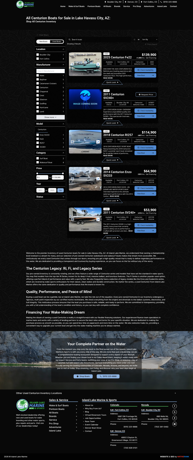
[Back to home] (25, 4)
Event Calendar (91, 425)
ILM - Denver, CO (117, 431)
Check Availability (146, 70)
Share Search (152, 44)
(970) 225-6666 (130, 427)
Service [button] (126, 6)
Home (62, 6)
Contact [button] (173, 6)
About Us (89, 405)
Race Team (90, 421)
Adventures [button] (149, 6)
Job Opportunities (93, 418)
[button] (113, 2)
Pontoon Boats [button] (94, 6)
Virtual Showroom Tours (95, 415)
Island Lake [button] (162, 6)
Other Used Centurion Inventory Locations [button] (39, 393)
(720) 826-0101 (130, 448)
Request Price (147, 94)
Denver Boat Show (93, 428)
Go (60, 190)
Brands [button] (117, 6)
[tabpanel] (50, 141)
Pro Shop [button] (137, 6)
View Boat (141, 75)
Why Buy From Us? (93, 408)
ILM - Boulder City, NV (150, 410)
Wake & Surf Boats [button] (76, 6)
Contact (88, 431)
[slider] (37, 173)
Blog (87, 412)
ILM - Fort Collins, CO (119, 410)
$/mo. (146, 58)
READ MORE (108, 78)
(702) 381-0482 (161, 427)
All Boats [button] (107, 6)
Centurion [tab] (42, 129)
